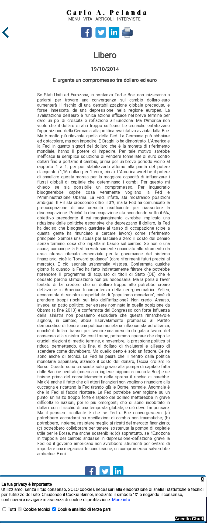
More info (121, 499)
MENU (74, 19)
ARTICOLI (105, 19)
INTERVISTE (128, 19)
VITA (88, 19)
